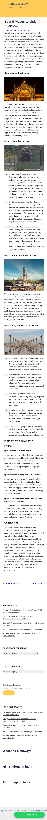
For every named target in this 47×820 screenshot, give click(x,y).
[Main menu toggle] (7, 14)
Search (9, 693)
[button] (29, 815)
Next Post (37, 583)
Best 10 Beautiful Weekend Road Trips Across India (22, 629)
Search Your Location (12, 685)
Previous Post (13, 583)
